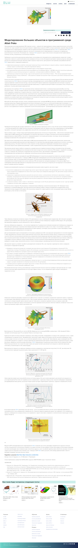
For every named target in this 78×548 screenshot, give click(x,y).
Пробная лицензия (36, 516)
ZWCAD (5, 525)
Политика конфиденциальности (33, 546)
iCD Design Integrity (21, 518)
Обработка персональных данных (45, 546)
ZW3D (4, 523)
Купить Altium (49, 516)
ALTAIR (4, 516)
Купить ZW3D (49, 520)
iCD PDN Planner (21, 522)
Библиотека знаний (36, 520)
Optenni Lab (20, 514)
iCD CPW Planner (21, 524)
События (62, 523)
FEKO (56, 49)
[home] (6, 3)
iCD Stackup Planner (22, 520)
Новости (62, 520)
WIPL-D (4, 520)
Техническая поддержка (37, 523)
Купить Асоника (49, 527)
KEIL (4, 527)
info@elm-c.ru (72, 1)
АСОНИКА (20, 516)
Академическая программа (52, 529)
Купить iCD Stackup (50, 525)
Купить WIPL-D (49, 523)
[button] (48, 4)
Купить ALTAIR (49, 518)
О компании (62, 516)
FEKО (17, 409)
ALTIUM (4, 518)
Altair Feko (19, 455)
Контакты (62, 518)
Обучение (34, 525)
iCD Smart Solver (21, 526)
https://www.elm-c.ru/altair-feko (30, 455)
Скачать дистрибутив (36, 518)
